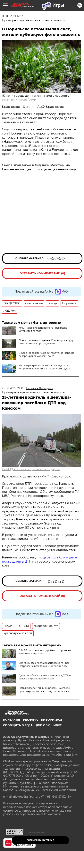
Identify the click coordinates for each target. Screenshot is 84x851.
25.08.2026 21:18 (12, 388)
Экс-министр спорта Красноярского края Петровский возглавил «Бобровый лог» (44, 664)
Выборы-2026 (51, 719)
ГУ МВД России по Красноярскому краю (31, 469)
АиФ (32, 100)
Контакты (11, 719)
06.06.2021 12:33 (12, 16)
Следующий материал (40, 840)
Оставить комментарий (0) (42, 273)
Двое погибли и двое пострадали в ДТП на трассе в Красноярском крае (45, 677)
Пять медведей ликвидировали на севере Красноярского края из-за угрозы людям (44, 689)
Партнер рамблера (37, 832)
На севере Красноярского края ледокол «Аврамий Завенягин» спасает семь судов (44, 367)
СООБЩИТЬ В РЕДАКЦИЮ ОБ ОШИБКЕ (32, 725)
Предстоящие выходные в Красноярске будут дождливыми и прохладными (47, 342)
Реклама (30, 719)
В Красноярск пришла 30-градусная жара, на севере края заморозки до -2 (46, 354)
